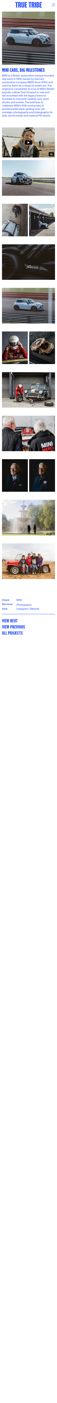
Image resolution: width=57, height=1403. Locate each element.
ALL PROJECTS (12, 633)
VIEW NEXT (10, 621)
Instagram (22, 608)
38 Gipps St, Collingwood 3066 (28, 1379)
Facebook (37, 1398)
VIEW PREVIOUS (13, 627)
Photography (24, 604)
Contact (19, 1398)
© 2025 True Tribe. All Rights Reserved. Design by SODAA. (28, 1395)
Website (34, 608)
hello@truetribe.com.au (28, 1374)
